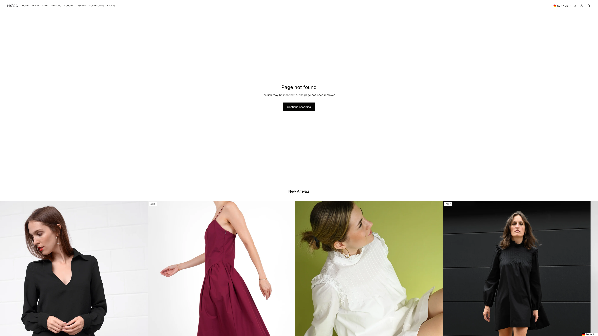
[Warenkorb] (588, 5)
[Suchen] (575, 5)
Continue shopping (299, 107)
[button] (590, 334)
